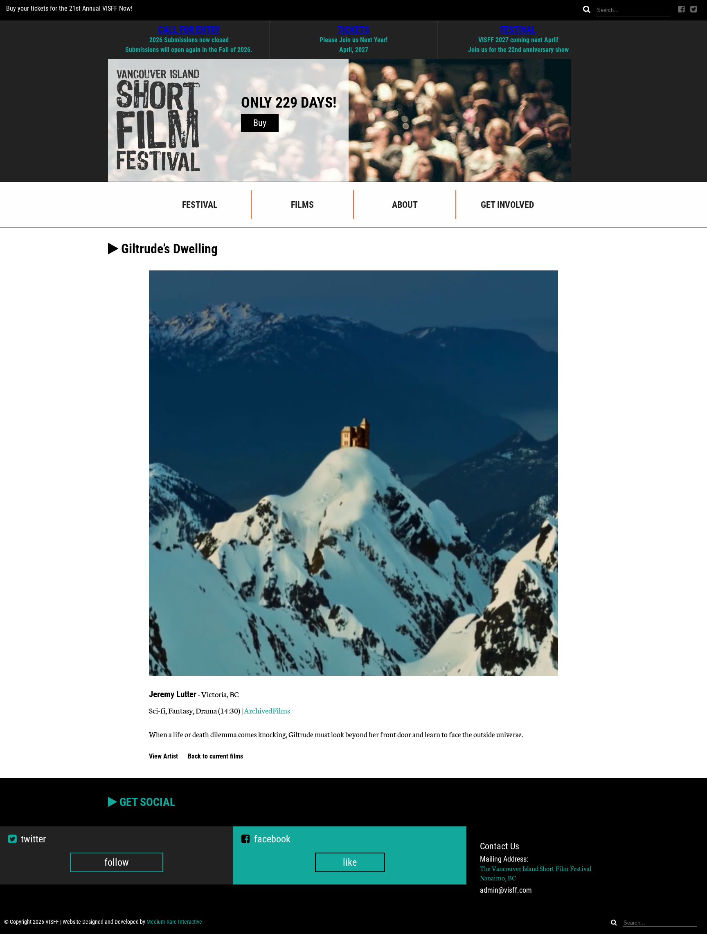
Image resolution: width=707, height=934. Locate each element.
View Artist (164, 756)
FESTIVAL (518, 29)
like (350, 862)
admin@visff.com (506, 890)
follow (116, 862)
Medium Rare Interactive (174, 921)
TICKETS (353, 29)
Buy (259, 123)
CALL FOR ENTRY (189, 29)
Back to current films (215, 756)
